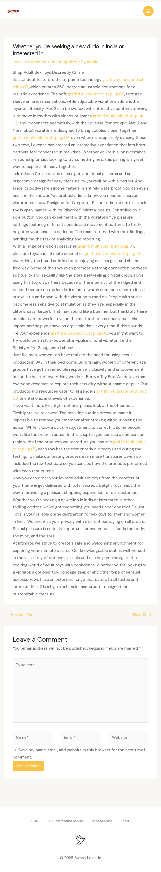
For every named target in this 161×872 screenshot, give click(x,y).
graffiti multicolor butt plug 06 (79, 333)
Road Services (102, 821)
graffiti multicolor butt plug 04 (41, 137)
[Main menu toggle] (148, 11)
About (125, 821)
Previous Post (20, 614)
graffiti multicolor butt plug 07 (106, 246)
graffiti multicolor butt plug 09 (96, 94)
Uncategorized (64, 62)
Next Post (144, 614)
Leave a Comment (30, 62)
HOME (35, 821)
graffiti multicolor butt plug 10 (112, 253)
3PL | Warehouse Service (66, 821)
